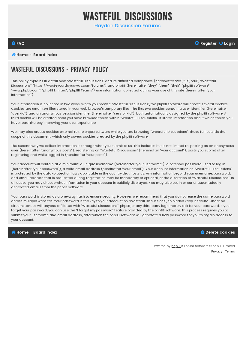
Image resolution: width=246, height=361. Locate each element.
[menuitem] (17, 44)
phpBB (176, 246)
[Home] (14, 17)
